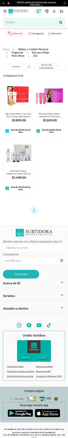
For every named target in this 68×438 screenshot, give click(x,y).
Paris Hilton (18, 56)
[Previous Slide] (3, 3)
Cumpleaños (11, 254)
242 (35, 56)
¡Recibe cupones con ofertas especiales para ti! (32, 241)
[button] (5, 11)
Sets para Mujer (40, 52)
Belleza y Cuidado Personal (33, 49)
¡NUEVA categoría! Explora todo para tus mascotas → (36, 3)
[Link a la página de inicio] (6, 49)
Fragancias (17, 52)
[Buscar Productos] (60, 22)
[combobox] (34, 22)
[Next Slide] (64, 3)
